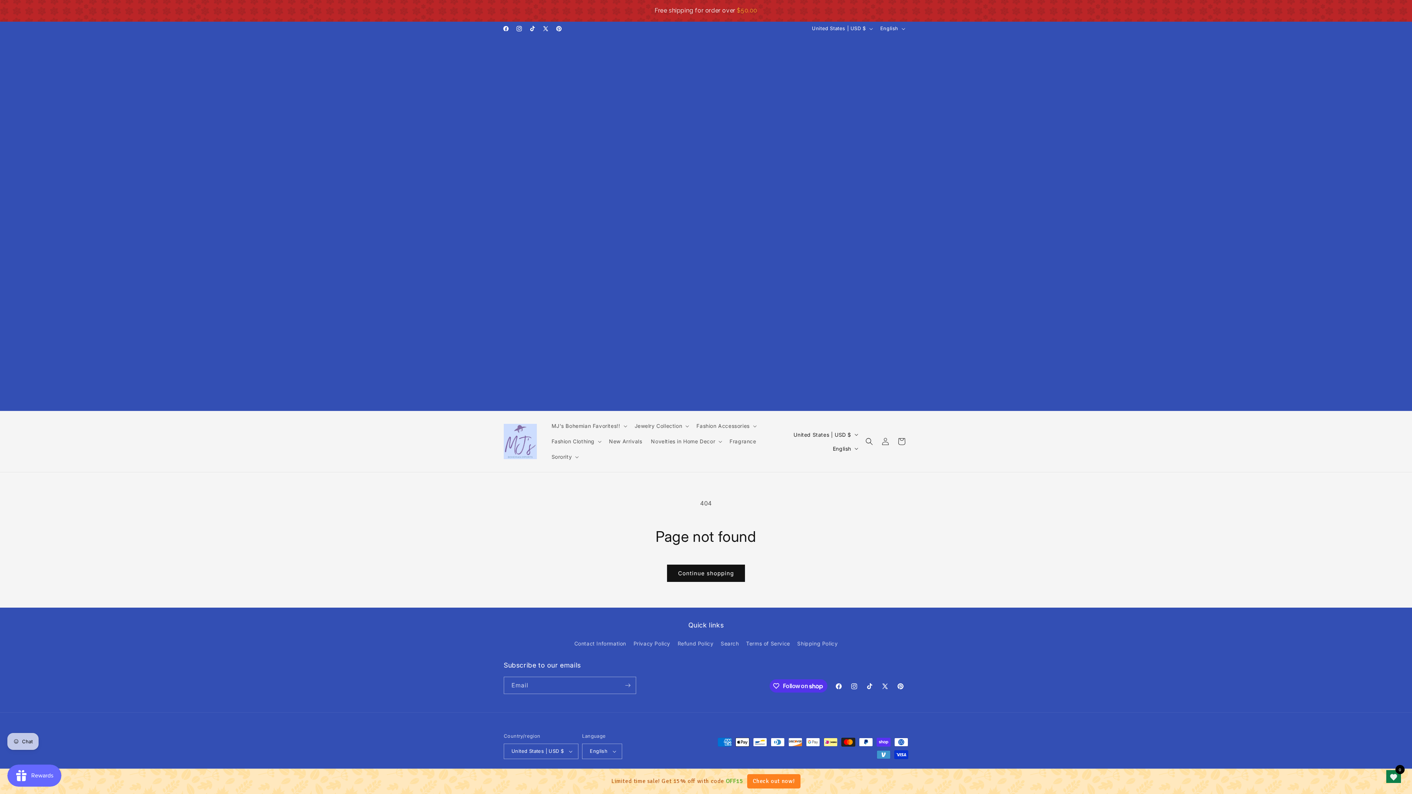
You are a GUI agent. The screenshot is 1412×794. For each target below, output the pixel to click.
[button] (588, 426)
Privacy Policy (652, 643)
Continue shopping (706, 573)
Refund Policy (696, 643)
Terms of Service (768, 643)
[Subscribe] (628, 685)
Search (730, 643)
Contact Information (600, 643)
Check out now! (774, 781)
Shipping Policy (817, 643)
